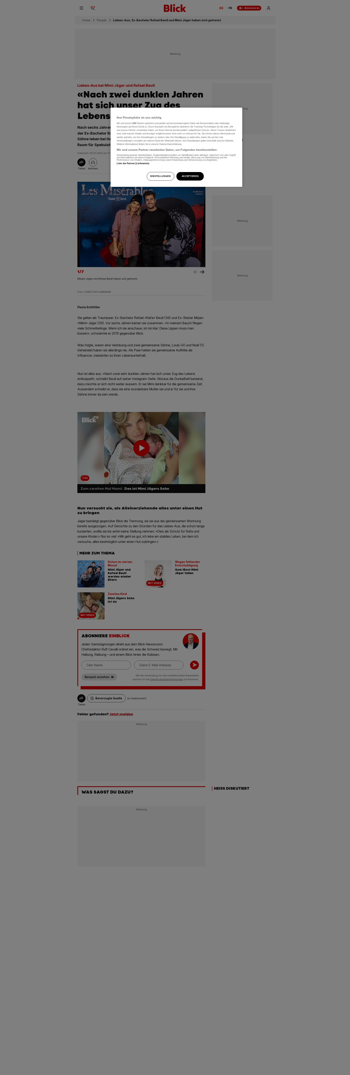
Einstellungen (160, 176)
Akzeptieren (190, 176)
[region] (176, 147)
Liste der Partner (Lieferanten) (133, 163)
